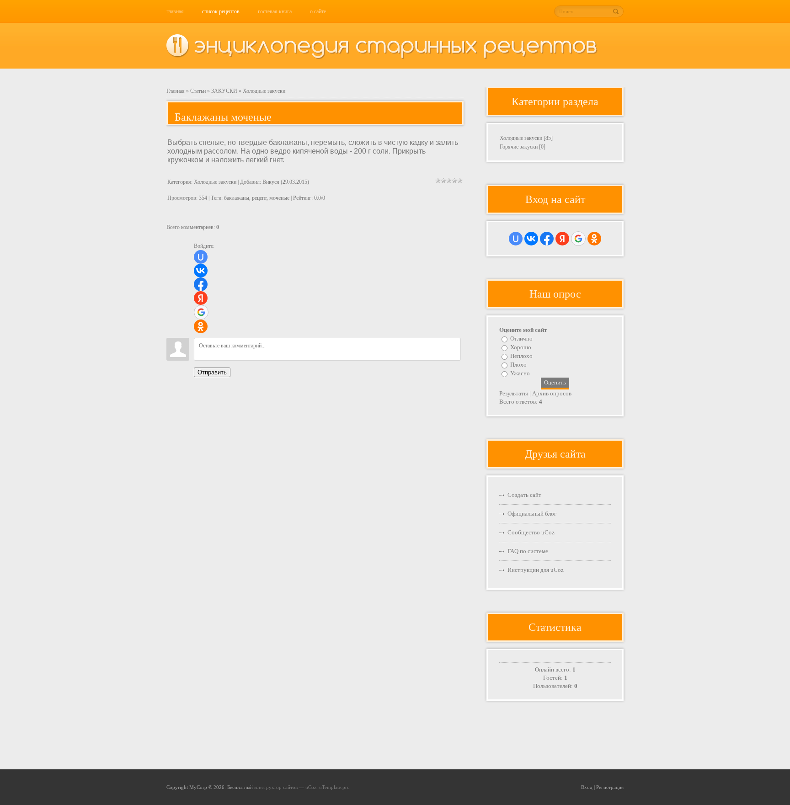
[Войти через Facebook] (201, 284)
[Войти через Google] (201, 312)
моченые (279, 198)
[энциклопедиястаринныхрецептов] (396, 43)
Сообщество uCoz (531, 532)
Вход (586, 787)
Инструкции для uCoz (535, 569)
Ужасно (520, 373)
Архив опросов (551, 393)
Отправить (212, 372)
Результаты (513, 393)
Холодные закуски (264, 91)
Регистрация (610, 787)
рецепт (259, 198)
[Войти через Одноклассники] (201, 326)
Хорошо (520, 347)
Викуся (270, 182)
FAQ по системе (527, 551)
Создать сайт (524, 494)
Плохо (518, 364)
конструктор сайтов (276, 787)
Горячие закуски (519, 147)
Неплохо (521, 355)
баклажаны (236, 198)
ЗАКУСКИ (224, 91)
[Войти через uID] (201, 257)
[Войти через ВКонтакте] (201, 270)
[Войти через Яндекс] (201, 298)
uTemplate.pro (334, 787)
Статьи (198, 91)
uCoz (310, 787)
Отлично (521, 338)
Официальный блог (531, 513)
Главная (175, 91)
